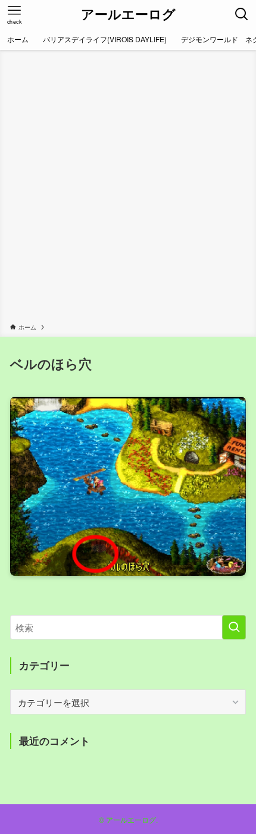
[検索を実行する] (234, 627)
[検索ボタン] (241, 14)
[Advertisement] (128, 188)
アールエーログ (128, 14)
